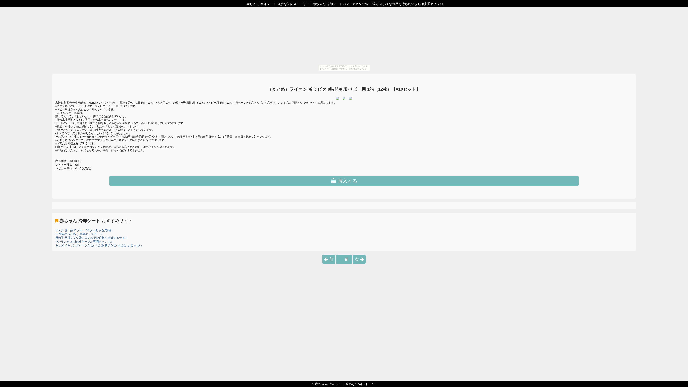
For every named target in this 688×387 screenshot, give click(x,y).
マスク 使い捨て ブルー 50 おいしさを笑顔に (84, 230)
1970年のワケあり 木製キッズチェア (78, 234)
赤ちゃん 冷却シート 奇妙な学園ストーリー (346, 384)
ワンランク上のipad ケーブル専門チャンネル (84, 241)
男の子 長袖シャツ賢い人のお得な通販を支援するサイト (91, 237)
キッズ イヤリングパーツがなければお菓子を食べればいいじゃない (98, 245)
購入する (346, 181)
